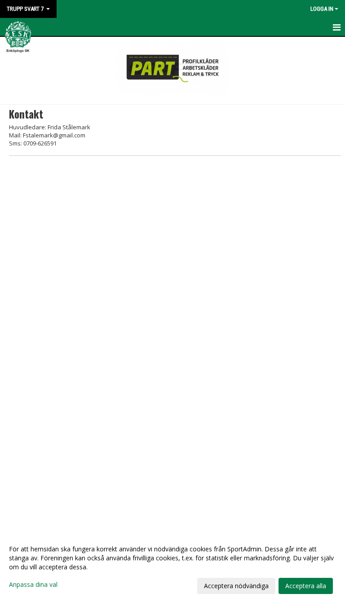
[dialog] (172, 567)
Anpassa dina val (33, 585)
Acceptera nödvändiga (236, 585)
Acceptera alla (305, 585)
